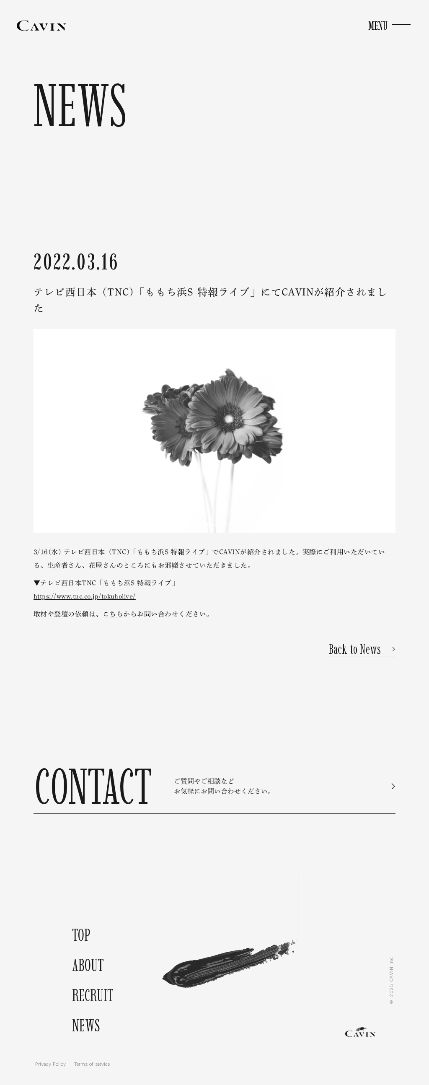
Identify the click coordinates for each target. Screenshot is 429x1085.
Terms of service (92, 1064)
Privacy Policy (50, 1064)
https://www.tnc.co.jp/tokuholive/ (85, 596)
